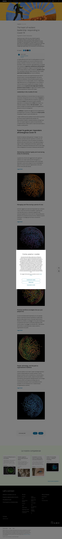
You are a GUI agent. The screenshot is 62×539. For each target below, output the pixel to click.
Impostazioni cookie (31, 284)
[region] (31, 269)
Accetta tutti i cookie (31, 279)
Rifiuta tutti (31, 282)
